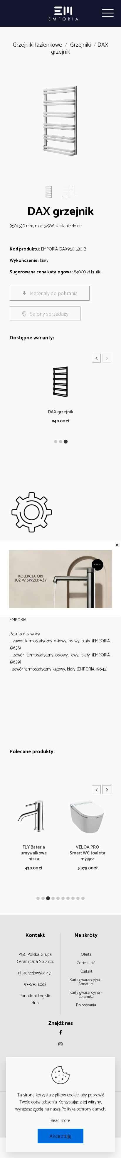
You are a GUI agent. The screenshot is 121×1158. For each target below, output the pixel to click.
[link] (60, 579)
